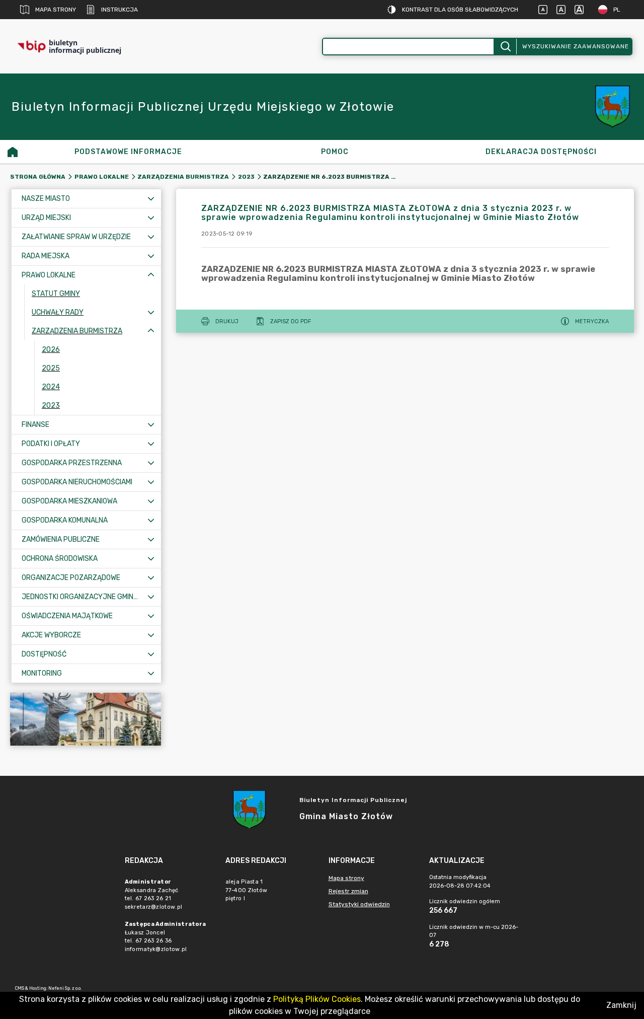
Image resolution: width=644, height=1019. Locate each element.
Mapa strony (55, 9)
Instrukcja (119, 9)
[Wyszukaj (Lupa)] (505, 46)
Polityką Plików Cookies (317, 999)
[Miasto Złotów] (85, 719)
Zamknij (621, 1005)
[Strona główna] (12, 151)
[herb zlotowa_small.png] (613, 107)
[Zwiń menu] (150, 275)
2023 (246, 176)
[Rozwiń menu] (150, 198)
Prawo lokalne (101, 176)
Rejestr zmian (348, 891)
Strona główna (37, 176)
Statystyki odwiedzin (359, 904)
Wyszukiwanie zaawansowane (575, 46)
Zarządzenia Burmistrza (183, 176)
